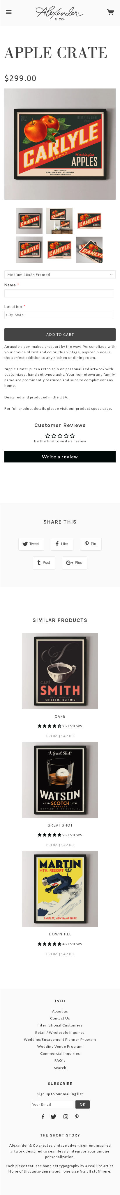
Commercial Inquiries (60, 1053)
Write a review (60, 456)
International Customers (60, 1025)
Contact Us (60, 1018)
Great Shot (60, 825)
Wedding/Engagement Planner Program (60, 1039)
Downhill (60, 934)
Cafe (60, 716)
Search (60, 1067)
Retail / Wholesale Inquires (60, 1032)
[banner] (59, 13)
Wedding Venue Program (60, 1046)
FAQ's (60, 1060)
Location (13, 306)
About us (60, 1011)
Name (10, 284)
